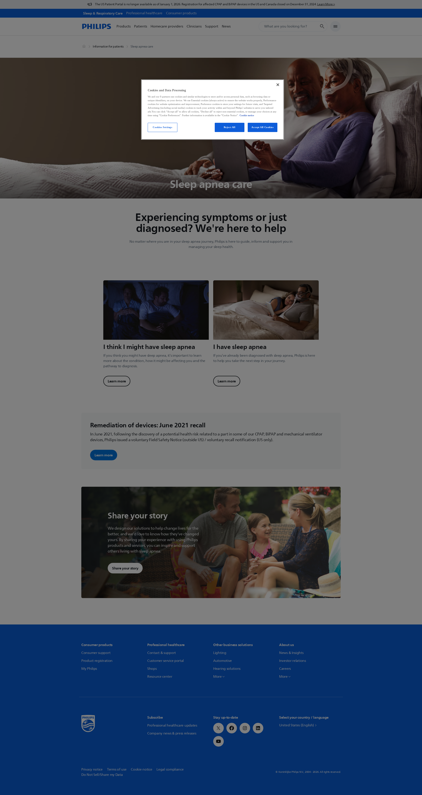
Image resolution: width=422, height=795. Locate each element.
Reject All (229, 127)
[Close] (278, 85)
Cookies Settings (162, 127)
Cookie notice (247, 115)
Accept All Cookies (262, 127)
